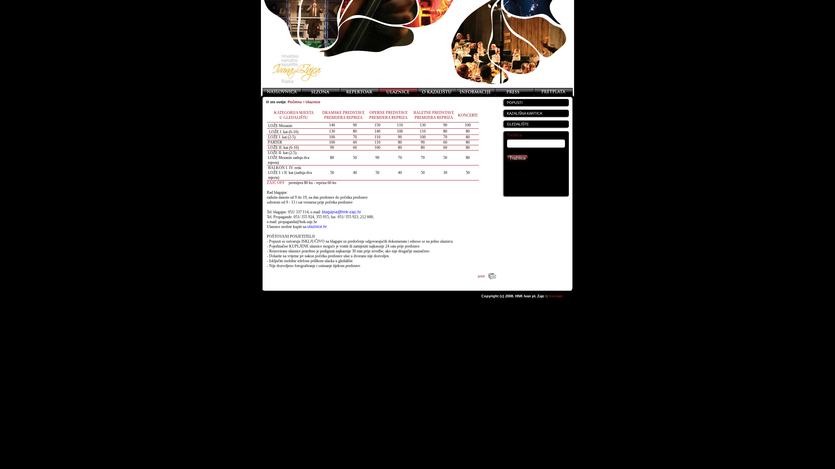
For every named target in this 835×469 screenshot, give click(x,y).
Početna (295, 102)
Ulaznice (313, 102)
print (482, 276)
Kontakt (556, 296)
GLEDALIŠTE (518, 124)
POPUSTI (515, 103)
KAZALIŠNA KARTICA (524, 113)
